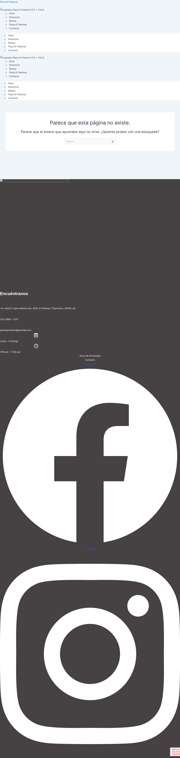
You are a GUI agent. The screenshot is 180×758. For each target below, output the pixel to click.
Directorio (14, 17)
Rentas (12, 20)
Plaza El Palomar (9, 1)
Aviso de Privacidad (90, 355)
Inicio (12, 13)
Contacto (14, 28)
